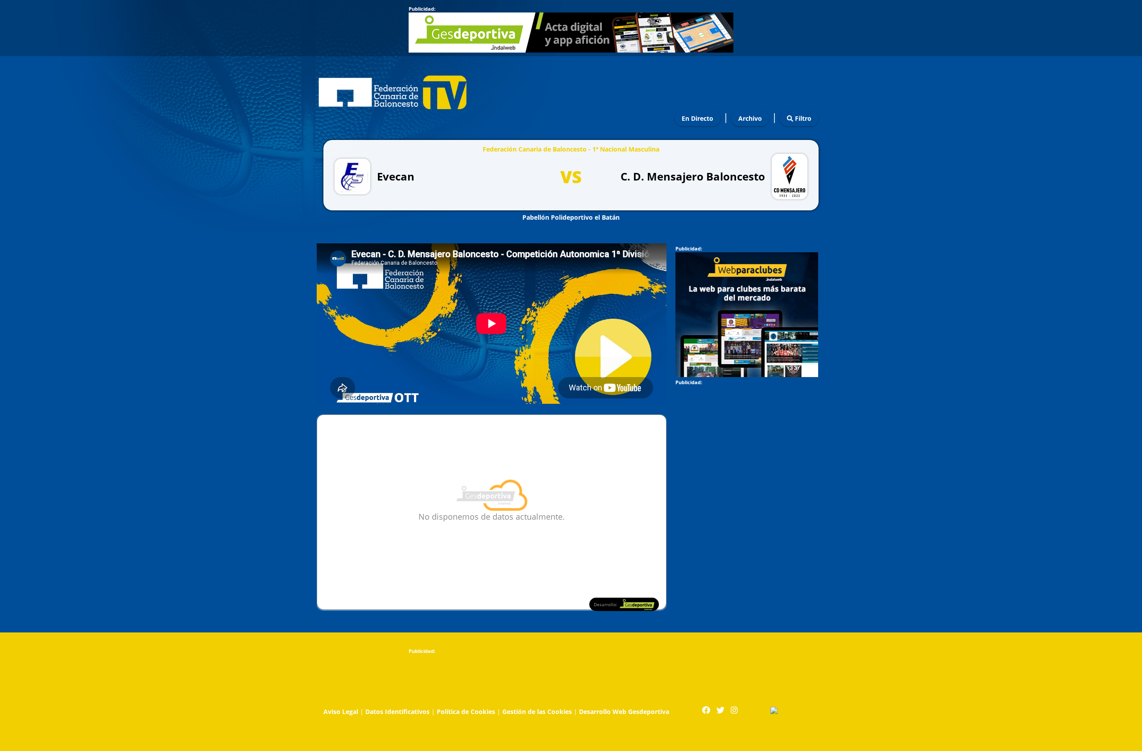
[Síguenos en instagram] (734, 710)
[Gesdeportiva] (794, 710)
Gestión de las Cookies (537, 711)
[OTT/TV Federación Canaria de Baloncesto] (392, 90)
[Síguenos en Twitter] (720, 710)
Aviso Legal (340, 711)
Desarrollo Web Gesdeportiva (624, 711)
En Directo (697, 118)
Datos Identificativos (397, 711)
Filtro (802, 118)
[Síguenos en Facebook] (706, 710)
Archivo (750, 118)
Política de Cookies (466, 711)
